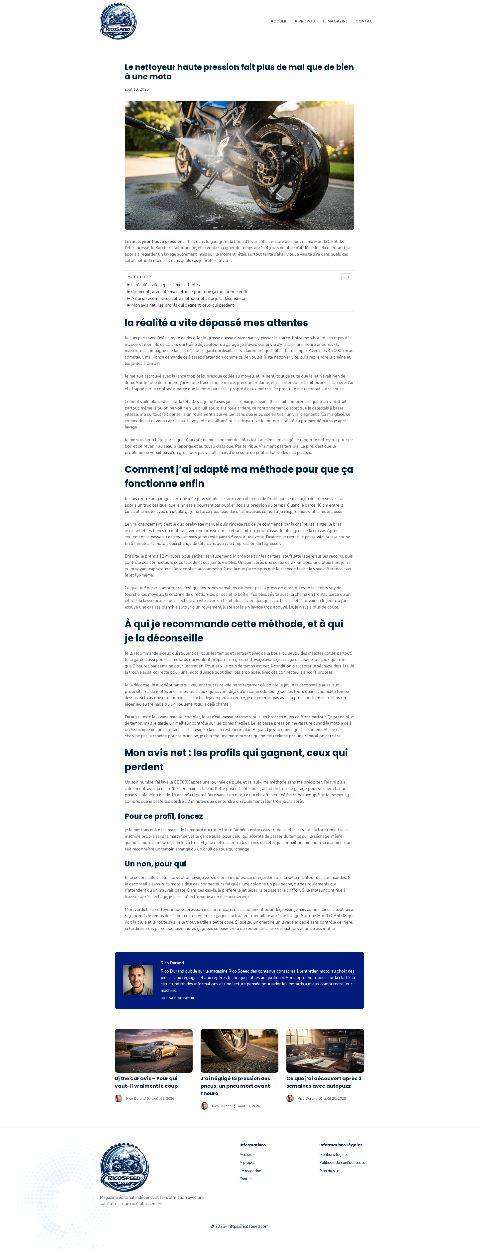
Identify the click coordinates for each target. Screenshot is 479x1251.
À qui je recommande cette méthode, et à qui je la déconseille (188, 298)
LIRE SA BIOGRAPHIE (178, 998)
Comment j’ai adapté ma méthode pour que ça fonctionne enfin (189, 292)
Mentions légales (334, 1154)
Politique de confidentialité (342, 1162)
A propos (305, 21)
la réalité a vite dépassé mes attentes (165, 285)
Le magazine (335, 21)
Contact (365, 21)
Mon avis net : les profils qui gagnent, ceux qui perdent (182, 305)
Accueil (279, 21)
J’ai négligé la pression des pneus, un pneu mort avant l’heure (235, 1086)
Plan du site (329, 1170)
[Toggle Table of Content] (343, 277)
